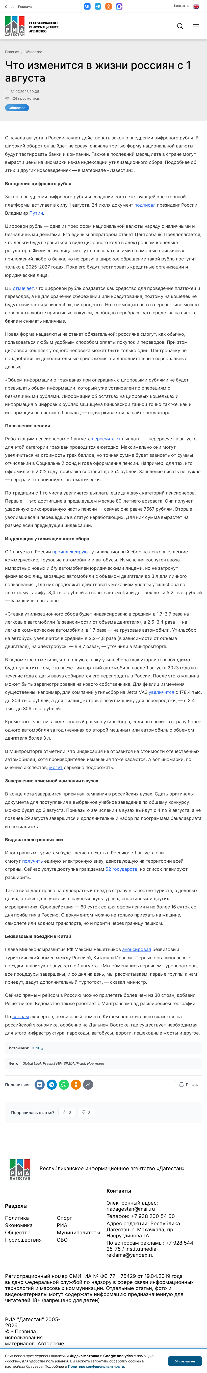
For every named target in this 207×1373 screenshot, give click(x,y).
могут (56, 767)
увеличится (161, 692)
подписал (145, 205)
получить (32, 861)
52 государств (121, 869)
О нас (9, 7)
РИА (62, 1225)
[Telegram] (98, 6)
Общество (33, 52)
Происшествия (23, 1240)
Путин (36, 213)
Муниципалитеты (78, 1233)
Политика (17, 1218)
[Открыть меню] (196, 26)
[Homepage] (32, 26)
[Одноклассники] (108, 6)
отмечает (23, 288)
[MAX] (119, 6)
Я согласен (185, 1361)
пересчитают (106, 438)
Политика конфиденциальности (28, 1308)
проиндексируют (71, 551)
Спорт (64, 1218)
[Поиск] (180, 26)
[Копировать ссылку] (88, 1085)
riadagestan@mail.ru (131, 1209)
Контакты (181, 6)
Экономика (19, 1225)
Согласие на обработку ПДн (77, 1308)
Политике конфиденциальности (96, 1366)
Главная (12, 52)
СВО (62, 1240)
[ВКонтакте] (87, 6)
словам (20, 1016)
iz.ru (36, 1048)
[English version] (196, 7)
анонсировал (136, 949)
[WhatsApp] (64, 1085)
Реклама (25, 7)
